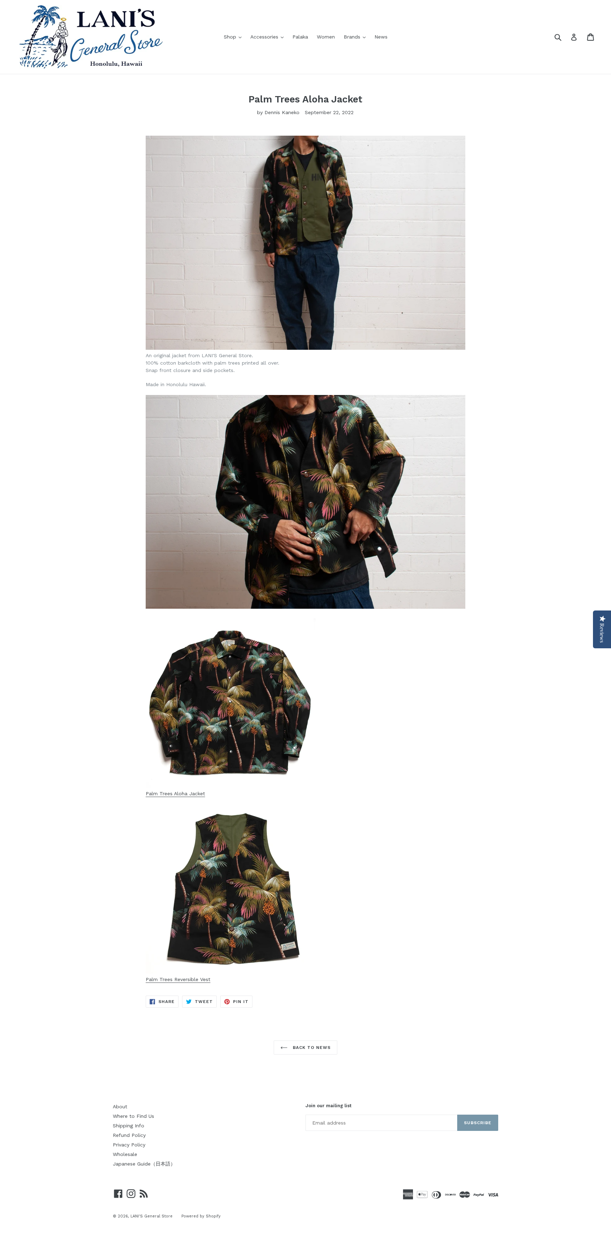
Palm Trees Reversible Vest (178, 979)
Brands (356, 37)
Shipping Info (128, 1125)
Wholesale (125, 1154)
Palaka (300, 37)
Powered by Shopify (201, 1216)
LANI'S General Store (151, 1216)
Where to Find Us (133, 1116)
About (120, 1106)
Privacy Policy (129, 1144)
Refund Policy (129, 1135)
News (381, 37)
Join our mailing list (328, 1105)
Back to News (310, 1047)
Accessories (268, 37)
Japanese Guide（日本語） (144, 1164)
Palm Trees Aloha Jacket (175, 793)
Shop (234, 37)
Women (326, 37)
